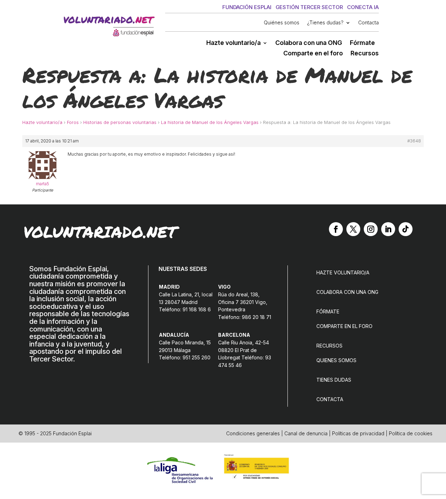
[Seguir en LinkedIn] (388, 229)
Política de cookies (410, 433)
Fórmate (362, 43)
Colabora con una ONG (308, 43)
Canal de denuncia (306, 433)
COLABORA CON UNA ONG (347, 292)
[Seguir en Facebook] (336, 229)
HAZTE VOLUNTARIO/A (342, 272)
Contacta (368, 22)
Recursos (365, 54)
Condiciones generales (253, 433)
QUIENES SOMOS (336, 360)
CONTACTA (329, 399)
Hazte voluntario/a (233, 43)
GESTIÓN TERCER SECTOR (309, 7)
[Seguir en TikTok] (406, 229)
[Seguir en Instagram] (371, 229)
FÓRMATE (327, 311)
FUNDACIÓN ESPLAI (246, 7)
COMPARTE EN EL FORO (344, 326)
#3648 (414, 140)
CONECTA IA (363, 7)
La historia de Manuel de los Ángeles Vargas (210, 122)
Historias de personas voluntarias (119, 122)
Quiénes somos (281, 22)
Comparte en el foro (313, 54)
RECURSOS (329, 346)
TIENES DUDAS (333, 380)
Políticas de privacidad (358, 433)
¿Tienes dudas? (325, 22)
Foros (73, 122)
